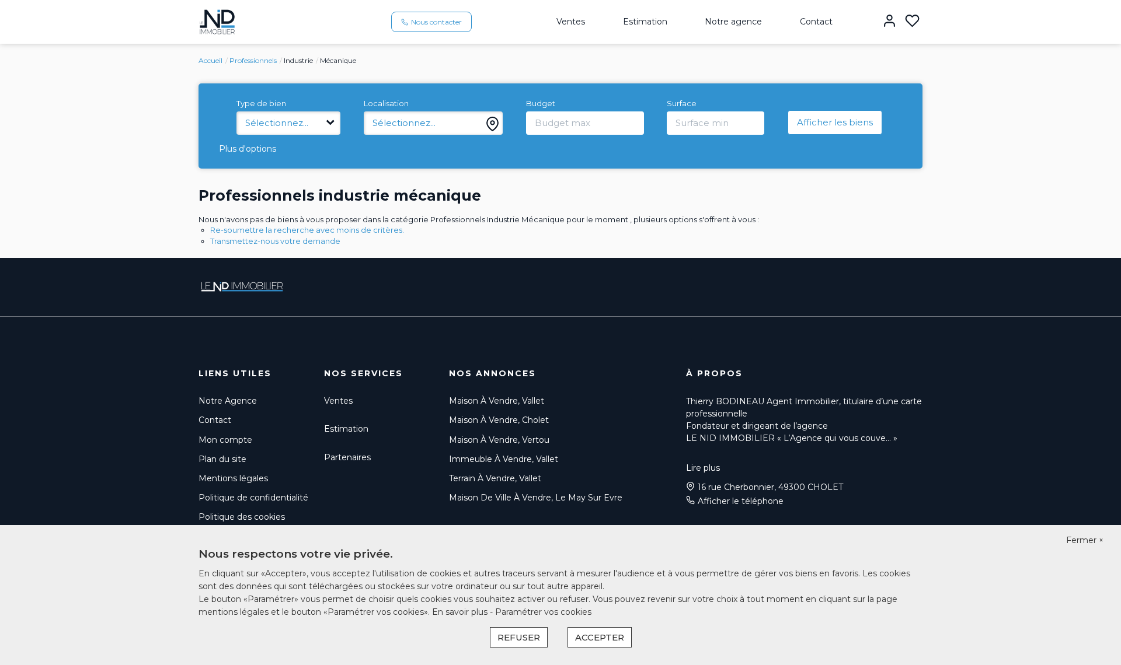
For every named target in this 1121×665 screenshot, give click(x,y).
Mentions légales (233, 478)
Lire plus (703, 468)
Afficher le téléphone (741, 501)
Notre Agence (228, 401)
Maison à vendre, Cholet (499, 420)
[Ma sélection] (912, 21)
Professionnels (253, 60)
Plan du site (222, 459)
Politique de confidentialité (253, 497)
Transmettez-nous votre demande (275, 241)
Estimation (645, 21)
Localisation (386, 103)
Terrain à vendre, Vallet (495, 478)
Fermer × (1084, 540)
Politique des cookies (242, 517)
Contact (816, 21)
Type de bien (261, 103)
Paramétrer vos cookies (543, 612)
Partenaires (347, 457)
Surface (682, 103)
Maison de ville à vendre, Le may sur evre (535, 497)
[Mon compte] (889, 21)
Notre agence (733, 21)
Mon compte (225, 440)
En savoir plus (461, 612)
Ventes (570, 21)
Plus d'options (247, 149)
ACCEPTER (599, 637)
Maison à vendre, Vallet (496, 401)
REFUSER (518, 637)
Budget (540, 103)
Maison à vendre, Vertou (499, 440)
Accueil (210, 60)
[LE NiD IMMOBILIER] (217, 21)
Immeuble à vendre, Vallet (503, 459)
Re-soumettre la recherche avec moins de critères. (307, 230)
